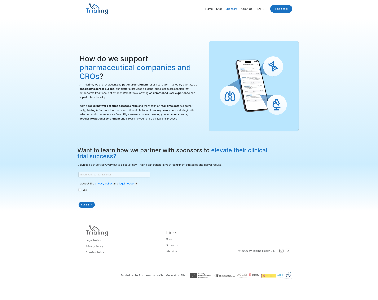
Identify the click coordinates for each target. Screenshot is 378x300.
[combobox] (261, 8)
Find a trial (281, 8)
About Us (246, 8)
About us (171, 251)
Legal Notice (93, 240)
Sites (219, 8)
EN (259, 8)
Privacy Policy (94, 246)
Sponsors (231, 8)
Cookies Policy (95, 252)
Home (209, 8)
